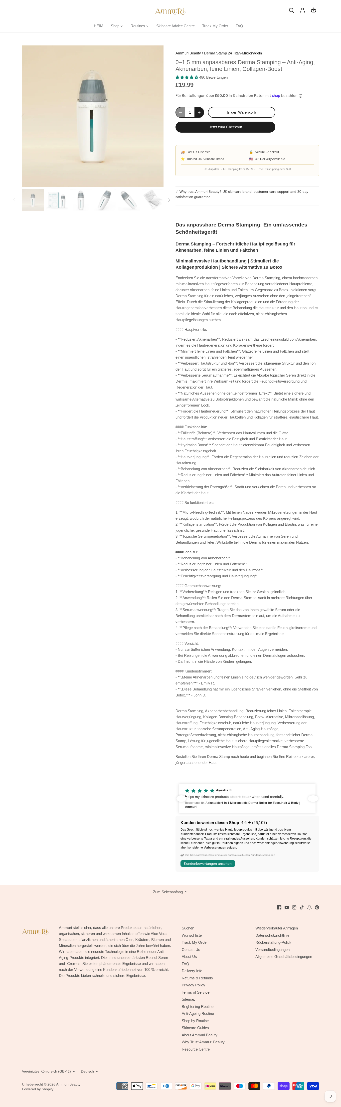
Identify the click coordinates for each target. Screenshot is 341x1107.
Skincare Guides (195, 1028)
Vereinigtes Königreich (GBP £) (46, 1071)
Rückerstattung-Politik (273, 942)
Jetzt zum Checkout (225, 127)
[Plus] (199, 112)
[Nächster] (156, 116)
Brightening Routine (197, 1006)
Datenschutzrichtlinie (272, 935)
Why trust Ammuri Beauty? (200, 192)
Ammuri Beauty (188, 53)
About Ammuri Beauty (199, 1035)
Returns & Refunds (197, 978)
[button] (247, 798)
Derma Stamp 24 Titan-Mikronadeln (233, 53)
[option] (93, 116)
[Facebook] (279, 907)
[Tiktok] (302, 907)
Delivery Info (192, 971)
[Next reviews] (313, 798)
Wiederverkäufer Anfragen (276, 928)
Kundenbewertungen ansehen (208, 864)
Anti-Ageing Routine (198, 1013)
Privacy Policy (193, 985)
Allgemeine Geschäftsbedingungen (283, 956)
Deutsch (87, 1071)
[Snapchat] (309, 907)
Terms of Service (195, 992)
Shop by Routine (195, 1021)
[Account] (302, 10)
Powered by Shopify (37, 1089)
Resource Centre (196, 1049)
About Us (189, 956)
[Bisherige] (29, 116)
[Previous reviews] (181, 798)
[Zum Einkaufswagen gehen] (314, 10)
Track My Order (195, 942)
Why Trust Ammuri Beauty (203, 1042)
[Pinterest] (317, 907)
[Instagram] (294, 907)
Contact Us (191, 949)
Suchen (188, 928)
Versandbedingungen (272, 949)
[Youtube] (287, 907)
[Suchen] (291, 10)
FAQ (185, 964)
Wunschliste (192, 935)
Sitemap (188, 999)
